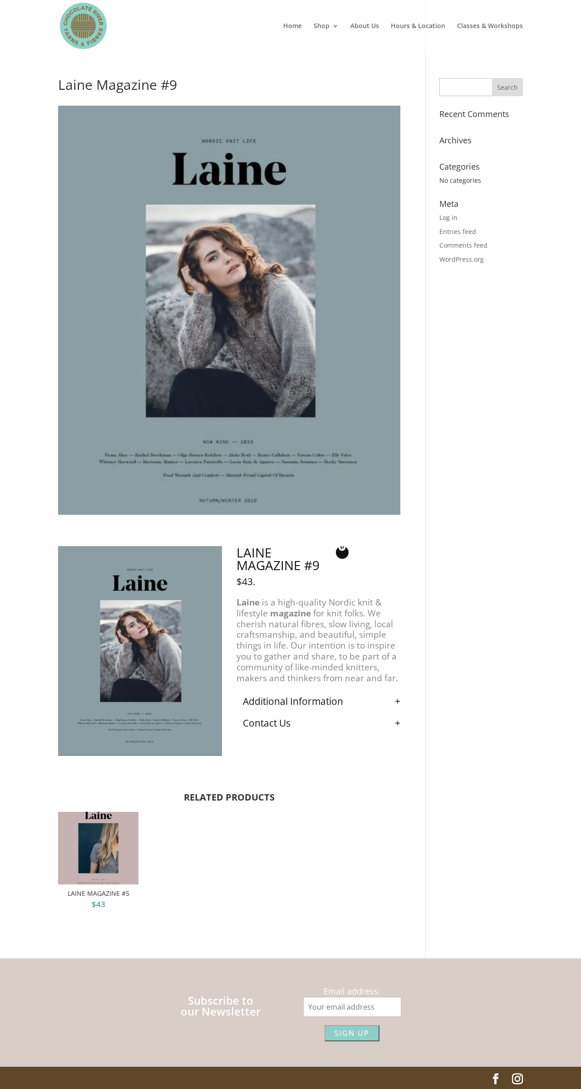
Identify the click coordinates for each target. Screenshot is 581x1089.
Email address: (352, 991)
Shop (322, 26)
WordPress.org (461, 259)
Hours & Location (418, 26)
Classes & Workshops (490, 26)
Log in (448, 217)
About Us (364, 26)
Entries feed (457, 231)
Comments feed (463, 245)
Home (292, 26)
